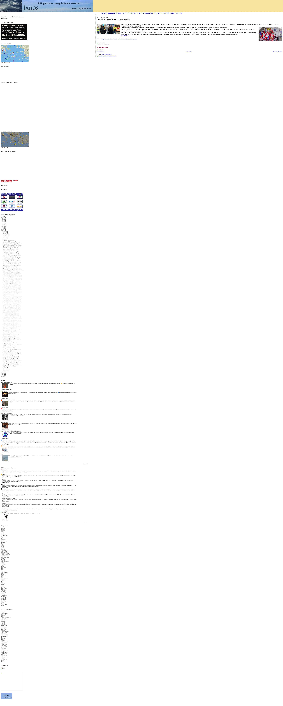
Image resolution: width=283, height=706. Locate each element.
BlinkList (124, 39)
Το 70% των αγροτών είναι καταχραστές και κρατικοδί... (12, 324)
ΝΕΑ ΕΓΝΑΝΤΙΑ (4, 632)
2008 (3, 376)
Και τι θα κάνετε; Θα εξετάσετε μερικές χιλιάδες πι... (11, 363)
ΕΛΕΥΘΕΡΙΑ (3, 622)
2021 (3, 221)
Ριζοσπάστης (3, 539)
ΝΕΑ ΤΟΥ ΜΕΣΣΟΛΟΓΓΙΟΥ (6, 617)
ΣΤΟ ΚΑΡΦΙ (3, 571)
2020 (3, 222)
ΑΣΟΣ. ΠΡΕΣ (3, 579)
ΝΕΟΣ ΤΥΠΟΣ (3, 648)
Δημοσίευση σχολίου (100, 49)
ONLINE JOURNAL (4, 535)
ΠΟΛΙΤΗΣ (2, 586)
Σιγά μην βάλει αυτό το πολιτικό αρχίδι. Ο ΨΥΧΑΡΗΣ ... (12, 244)
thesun (2, 531)
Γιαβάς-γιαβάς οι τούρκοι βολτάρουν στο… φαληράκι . (12, 260)
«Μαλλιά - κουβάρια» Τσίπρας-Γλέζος (9, 345)
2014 (3, 229)
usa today (2, 545)
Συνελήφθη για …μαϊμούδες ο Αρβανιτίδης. (10, 259)
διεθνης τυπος (3, 533)
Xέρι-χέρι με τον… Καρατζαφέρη (8, 321)
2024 (3, 218)
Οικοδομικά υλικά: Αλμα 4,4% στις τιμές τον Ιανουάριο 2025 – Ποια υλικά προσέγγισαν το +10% (19, 494)
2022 (3, 220)
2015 (3, 228)
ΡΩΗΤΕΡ (2, 584)
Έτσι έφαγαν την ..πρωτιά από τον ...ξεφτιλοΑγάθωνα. (12, 326)
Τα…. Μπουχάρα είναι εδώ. (7, 341)
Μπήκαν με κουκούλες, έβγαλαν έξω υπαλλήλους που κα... (12, 322)
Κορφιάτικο (4, 391)
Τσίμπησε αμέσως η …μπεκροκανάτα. (9, 248)
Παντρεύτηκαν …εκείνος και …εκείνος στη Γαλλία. (11, 252)
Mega (156, 13)
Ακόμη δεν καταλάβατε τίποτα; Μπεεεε (9, 348)
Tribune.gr (4, 474)
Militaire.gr (4, 479)
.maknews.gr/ (3, 633)
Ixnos (3, 667)
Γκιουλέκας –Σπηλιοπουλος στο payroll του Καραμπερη (12, 331)
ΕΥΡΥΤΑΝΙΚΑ (3, 614)
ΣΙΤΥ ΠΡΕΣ (3, 589)
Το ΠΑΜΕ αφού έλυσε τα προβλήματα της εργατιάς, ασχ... (12, 365)
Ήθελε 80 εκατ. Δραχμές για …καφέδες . (9, 241)
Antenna (161, 13)
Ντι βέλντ (2, 565)
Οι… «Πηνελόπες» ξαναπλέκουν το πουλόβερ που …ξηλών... (13, 270)
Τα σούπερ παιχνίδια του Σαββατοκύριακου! (10, 499)
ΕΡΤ (1, 541)
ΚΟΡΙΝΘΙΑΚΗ (3, 621)
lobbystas (4, 493)
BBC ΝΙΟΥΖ (3, 559)
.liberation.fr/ (3, 574)
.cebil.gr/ (2, 580)
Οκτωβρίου (5, 233)
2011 (3, 373)
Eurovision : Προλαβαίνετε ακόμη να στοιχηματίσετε (11, 357)
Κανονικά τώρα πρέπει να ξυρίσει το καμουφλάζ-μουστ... (12, 353)
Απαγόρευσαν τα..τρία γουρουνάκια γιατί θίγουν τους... (12, 342)
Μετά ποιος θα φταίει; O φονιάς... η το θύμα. (10, 267)
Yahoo (132, 39)
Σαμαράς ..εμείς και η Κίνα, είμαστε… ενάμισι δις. (11, 355)
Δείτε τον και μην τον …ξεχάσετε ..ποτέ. (9, 250)
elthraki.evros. (3, 656)
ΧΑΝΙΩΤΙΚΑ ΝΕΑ (4, 659)
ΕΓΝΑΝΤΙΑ (3, 587)
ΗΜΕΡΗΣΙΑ (3, 600)
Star (176, 13)
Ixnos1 (3, 445)
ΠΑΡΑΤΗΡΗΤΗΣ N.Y (4, 556)
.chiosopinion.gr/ (4, 628)
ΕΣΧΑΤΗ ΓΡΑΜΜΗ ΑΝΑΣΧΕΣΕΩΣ (8, 400)
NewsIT (3, 484)
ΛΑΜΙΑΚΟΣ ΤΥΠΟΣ (4, 613)
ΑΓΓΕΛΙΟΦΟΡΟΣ (4, 638)
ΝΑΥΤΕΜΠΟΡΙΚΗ (4, 597)
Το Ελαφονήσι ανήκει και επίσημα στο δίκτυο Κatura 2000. (18, 455)
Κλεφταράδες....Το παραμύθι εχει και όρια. (15, 446)
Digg (103, 39)
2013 (3, 230)
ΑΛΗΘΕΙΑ (2, 651)
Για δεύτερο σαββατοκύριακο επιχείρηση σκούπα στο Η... (12, 351)
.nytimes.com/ (3, 575)
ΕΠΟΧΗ (2, 612)
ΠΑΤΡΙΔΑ (2, 611)
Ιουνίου (4, 238)
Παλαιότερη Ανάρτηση (277, 51)
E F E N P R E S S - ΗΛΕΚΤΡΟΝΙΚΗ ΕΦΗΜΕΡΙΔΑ (11, 431)
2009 (3, 375)
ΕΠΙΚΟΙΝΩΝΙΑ (3, 636)
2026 (3, 216)
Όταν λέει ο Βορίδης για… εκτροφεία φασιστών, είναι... (12, 364)
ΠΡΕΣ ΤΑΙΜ (3, 594)
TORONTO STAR (4, 552)
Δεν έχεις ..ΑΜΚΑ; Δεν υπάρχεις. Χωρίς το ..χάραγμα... (12, 257)
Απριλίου (4, 367)
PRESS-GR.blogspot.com (7, 382)
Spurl (129, 39)
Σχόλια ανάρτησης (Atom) (107, 54)
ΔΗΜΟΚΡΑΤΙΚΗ (4, 642)
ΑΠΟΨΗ (2, 568)
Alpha (172, 13)
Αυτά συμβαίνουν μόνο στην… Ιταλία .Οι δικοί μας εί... (12, 339)
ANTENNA (3, 542)
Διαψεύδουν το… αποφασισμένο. (8, 333)
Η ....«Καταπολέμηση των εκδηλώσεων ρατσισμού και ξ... (12, 329)
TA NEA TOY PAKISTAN (5, 555)
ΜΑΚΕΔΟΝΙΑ (3, 598)
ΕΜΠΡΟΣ (2, 626)
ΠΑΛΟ (2, 537)
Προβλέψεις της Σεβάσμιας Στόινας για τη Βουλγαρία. (17, 392)
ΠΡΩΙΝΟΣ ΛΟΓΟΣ (4, 644)
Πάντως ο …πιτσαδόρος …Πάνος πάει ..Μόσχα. (11, 334)
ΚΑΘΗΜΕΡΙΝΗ (3, 599)
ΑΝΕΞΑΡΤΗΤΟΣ (4, 625)
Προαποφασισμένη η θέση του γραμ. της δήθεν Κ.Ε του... (12, 360)
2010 (3, 374)
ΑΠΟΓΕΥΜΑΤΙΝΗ (4, 588)
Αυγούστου (5, 235)
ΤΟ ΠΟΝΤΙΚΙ (3, 592)
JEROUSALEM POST (5, 553)
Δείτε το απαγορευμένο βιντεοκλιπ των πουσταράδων (12, 242)
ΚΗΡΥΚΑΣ (3, 661)
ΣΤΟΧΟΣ (2, 593)
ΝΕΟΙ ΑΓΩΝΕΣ (3, 645)
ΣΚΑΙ (2, 577)
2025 (3, 217)
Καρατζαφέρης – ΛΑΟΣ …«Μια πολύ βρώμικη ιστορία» (12, 349)
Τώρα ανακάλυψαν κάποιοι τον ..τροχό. (9, 354)
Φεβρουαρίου (5, 369)
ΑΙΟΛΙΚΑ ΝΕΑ (3, 629)
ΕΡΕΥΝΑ (2, 649)
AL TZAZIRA (3, 549)
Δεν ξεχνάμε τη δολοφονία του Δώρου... (15, 383)
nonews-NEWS (5, 422)
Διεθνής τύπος (3, 567)
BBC (140, 13)
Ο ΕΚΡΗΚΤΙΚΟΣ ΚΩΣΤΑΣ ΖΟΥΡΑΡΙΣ (9, 346)
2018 (3, 225)
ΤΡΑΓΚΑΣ (2, 569)
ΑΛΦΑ (2, 576)
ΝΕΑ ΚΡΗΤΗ (3, 540)
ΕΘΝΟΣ (2, 602)
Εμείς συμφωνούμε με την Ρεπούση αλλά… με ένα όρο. (12, 265)
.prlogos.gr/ (3, 630)
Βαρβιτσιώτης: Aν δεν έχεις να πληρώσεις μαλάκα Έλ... (12, 255)
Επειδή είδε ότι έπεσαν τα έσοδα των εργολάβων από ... (12, 264)
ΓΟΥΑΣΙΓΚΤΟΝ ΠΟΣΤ (5, 557)
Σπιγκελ (2, 566)
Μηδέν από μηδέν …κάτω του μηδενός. (9, 366)
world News (122, 13)
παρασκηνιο (3, 530)
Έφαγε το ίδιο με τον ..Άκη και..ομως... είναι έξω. (11, 337)
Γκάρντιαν (2, 563)
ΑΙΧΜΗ (2, 616)
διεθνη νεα (3, 527)
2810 (2, 582)
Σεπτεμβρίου (5, 234)
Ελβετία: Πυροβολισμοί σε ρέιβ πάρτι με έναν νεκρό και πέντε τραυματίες (15, 409)
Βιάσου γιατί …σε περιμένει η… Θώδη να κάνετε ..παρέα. (12, 335)
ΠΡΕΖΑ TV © (4, 512)
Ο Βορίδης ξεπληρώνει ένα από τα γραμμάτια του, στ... (12, 261)
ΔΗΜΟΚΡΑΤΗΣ (3, 627)
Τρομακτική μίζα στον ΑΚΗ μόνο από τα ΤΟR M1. (11, 249)
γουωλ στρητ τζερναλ (5, 561)
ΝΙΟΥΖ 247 (3, 583)
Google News (132, 13)
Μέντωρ (3, 668)
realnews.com (3, 534)
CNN (151, 13)
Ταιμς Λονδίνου (3, 564)
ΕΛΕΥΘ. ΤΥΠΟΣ (4, 604)
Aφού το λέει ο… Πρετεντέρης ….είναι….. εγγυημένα (11, 272)
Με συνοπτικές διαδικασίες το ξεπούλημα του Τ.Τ (11, 356)
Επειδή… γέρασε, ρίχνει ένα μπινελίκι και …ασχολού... (12, 338)
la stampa (2, 547)
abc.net (2, 544)
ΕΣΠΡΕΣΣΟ (3, 603)
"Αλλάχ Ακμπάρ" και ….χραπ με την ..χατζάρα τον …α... (12, 317)
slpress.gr (4, 503)
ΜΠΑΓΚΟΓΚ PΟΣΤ (4, 551)
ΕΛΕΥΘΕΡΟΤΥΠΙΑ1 (4, 550)
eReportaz (4, 408)
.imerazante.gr (3, 623)
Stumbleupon (116, 39)
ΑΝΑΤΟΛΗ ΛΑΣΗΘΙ (4, 657)
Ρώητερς (2, 562)
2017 (3, 226)
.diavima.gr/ (3, 615)
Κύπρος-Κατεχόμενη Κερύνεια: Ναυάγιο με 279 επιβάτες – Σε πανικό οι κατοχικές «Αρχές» (18, 475)
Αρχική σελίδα (188, 51)
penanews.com (3, 624)
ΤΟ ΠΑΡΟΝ (3, 596)
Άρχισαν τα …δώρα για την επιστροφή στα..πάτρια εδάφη (12, 328)
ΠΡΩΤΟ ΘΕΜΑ (3, 590)
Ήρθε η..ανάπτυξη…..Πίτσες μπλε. (8, 350)
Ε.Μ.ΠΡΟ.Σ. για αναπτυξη (7, 413)
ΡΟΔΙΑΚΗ (2, 639)
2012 (3, 372)
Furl (127, 39)
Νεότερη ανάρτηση (100, 51)
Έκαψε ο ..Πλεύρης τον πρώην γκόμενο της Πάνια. (11, 361)
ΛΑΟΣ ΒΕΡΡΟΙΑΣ (4, 634)
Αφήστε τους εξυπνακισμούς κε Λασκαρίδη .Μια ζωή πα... (12, 263)
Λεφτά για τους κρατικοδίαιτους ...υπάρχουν (10, 266)
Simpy (135, 39)
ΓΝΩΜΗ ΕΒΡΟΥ (4, 655)
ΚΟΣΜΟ (2, 581)
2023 (3, 219)
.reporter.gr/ (3, 578)
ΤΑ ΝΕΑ (2, 573)
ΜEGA (2, 536)
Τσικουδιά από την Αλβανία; (7, 340)
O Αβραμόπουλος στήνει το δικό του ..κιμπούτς (11, 253)
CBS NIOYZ (3, 560)
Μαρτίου (4, 368)
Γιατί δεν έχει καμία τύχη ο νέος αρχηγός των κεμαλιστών (12, 504)
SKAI (167, 13)
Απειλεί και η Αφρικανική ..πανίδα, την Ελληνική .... (11, 258)
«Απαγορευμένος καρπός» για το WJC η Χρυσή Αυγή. (12, 254)
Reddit (121, 39)
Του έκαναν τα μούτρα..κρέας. (8, 343)
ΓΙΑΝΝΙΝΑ (3, 643)
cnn (1, 543)
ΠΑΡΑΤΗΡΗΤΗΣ (4, 653)
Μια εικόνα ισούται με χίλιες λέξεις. (8, 277)
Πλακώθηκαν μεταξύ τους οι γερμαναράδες (113, 19)
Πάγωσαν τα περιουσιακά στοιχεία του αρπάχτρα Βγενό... (12, 243)
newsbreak (4, 469)
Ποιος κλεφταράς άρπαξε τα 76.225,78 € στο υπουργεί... (12, 262)
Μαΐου (4, 239)
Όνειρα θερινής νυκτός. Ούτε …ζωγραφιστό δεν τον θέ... (12, 358)
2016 (3, 227)
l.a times (2, 546)
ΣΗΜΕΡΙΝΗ (3, 619)
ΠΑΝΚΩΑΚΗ (3, 641)
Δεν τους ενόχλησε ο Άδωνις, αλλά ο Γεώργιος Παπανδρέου (19, 414)
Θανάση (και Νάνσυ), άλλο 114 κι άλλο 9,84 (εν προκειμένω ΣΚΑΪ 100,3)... (21, 423)
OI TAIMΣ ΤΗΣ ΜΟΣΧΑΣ (5, 554)
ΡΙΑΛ (2, 570)
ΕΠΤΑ (2, 637)
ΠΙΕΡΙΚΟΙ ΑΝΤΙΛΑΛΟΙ (5, 631)
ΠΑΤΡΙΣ (2, 620)
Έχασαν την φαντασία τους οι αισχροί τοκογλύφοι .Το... (12, 352)
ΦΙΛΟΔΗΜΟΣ (3, 618)
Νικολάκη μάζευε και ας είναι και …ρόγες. (9, 256)
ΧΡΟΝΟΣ (2, 654)
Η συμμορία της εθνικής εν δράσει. (8, 240)
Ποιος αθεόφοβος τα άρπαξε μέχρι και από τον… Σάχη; (12, 315)
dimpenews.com (5, 440)
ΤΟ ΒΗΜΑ (3, 591)
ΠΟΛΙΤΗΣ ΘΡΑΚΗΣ (4, 652)
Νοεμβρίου (5, 232)
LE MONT (2, 558)
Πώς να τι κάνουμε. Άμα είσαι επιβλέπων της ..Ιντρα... (12, 251)
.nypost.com (3, 585)
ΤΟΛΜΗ (2, 660)
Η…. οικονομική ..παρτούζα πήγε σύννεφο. (10, 327)
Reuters (146, 13)
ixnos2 (3, 454)
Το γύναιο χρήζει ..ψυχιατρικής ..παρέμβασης (10, 247)
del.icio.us (111, 39)
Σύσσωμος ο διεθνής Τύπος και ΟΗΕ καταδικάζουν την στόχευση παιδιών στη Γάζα (17, 480)
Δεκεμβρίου (5, 231)
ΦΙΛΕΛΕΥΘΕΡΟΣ (4, 595)
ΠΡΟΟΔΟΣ (3, 640)
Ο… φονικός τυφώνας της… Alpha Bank (9, 330)
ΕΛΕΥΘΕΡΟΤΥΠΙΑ (4, 572)
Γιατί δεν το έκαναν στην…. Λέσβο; (8, 347)
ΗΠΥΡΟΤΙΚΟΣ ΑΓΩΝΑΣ (5, 646)
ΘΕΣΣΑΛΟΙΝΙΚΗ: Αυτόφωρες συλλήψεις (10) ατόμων (17, 432)
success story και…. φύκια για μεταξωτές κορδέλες (11, 359)
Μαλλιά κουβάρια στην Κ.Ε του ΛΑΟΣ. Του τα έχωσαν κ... (12, 344)
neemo (2, 532)
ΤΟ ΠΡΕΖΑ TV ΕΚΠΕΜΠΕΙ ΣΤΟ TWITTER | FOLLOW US (18, 513)
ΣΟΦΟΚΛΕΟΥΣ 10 (4, 601)
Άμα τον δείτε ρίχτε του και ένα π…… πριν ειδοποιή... (12, 246)
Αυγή (2, 538)
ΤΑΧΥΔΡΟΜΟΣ (3, 647)
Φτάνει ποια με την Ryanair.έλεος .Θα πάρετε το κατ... (12, 332)
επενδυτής (3, 528)
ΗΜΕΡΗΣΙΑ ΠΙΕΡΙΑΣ (4, 635)
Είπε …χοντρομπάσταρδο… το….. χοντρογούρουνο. (11, 319)
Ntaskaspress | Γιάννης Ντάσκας (8, 498)
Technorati (107, 39)
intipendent (3, 548)
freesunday (3, 529)
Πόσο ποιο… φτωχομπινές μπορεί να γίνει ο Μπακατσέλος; (12, 245)
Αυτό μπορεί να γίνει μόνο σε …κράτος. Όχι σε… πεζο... (12, 362)
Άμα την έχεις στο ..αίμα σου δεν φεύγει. (9, 336)
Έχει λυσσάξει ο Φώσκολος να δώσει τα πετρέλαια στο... (12, 268)
